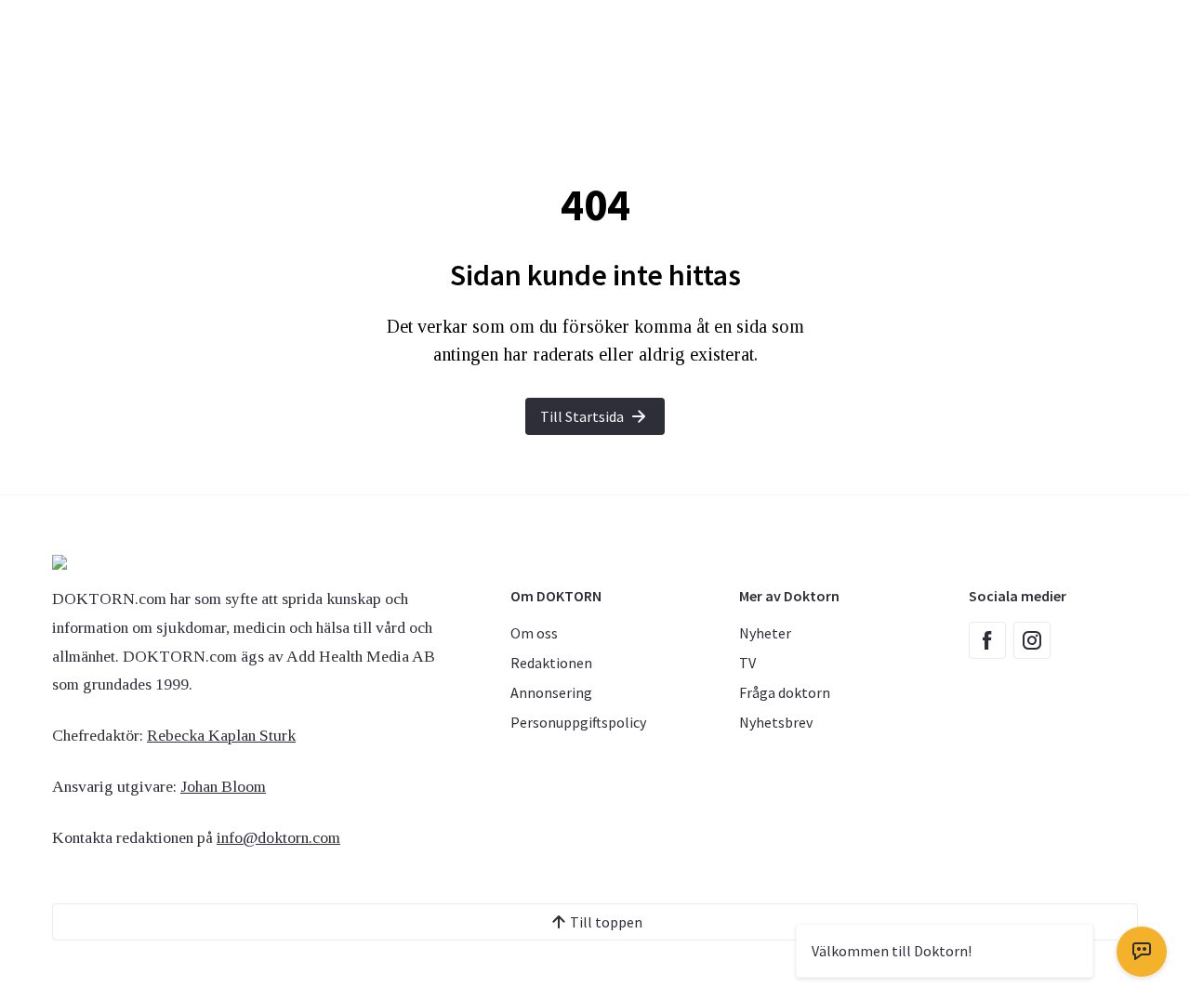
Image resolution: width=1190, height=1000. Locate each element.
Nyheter (765, 633)
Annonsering (551, 692)
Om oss (534, 633)
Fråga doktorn (784, 692)
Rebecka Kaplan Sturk (221, 735)
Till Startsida (582, 416)
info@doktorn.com (278, 837)
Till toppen (606, 922)
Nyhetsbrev (776, 722)
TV (747, 662)
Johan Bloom (223, 786)
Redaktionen (551, 662)
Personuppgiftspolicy (578, 722)
